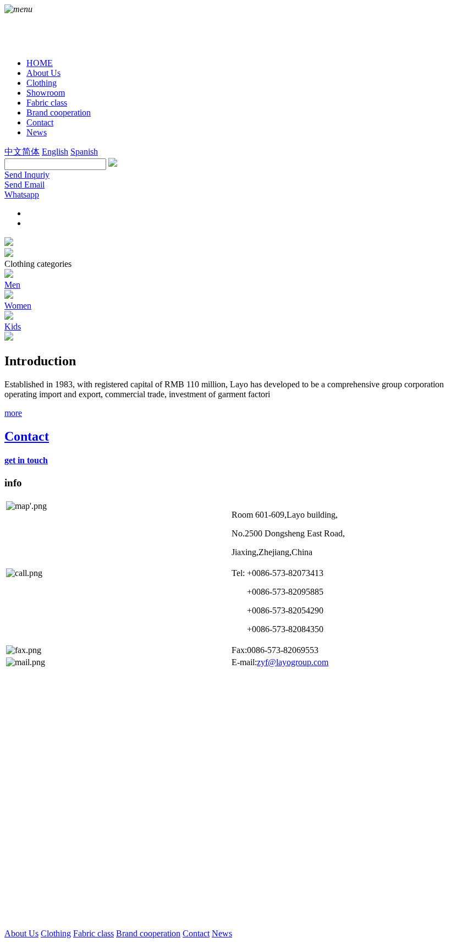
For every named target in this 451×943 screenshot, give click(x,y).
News (222, 933)
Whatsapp (21, 194)
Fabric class (93, 933)
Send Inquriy (27, 174)
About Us (21, 933)
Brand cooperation (148, 933)
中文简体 (22, 151)
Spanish (84, 151)
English (55, 151)
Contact (196, 933)
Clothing (56, 933)
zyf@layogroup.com (292, 662)
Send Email (24, 184)
